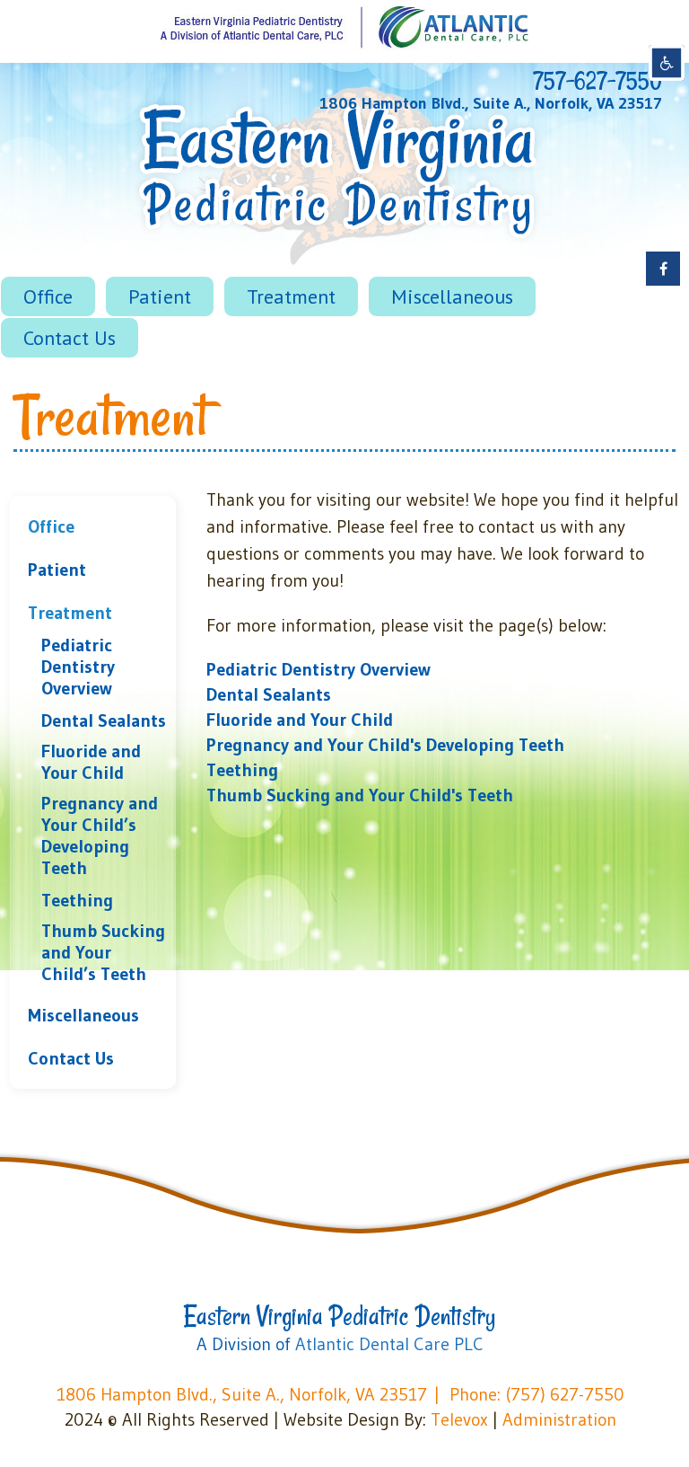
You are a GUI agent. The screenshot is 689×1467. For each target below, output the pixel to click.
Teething (77, 900)
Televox (459, 1419)
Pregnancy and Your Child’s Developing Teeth (99, 835)
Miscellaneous (83, 1015)
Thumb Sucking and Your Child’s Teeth (103, 952)
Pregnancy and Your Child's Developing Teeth (385, 745)
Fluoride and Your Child (91, 761)
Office (51, 526)
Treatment (70, 612)
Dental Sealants (103, 720)
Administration (559, 1419)
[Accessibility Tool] (667, 63)
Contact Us (71, 1058)
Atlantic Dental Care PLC (389, 1344)
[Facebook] (663, 269)
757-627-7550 (597, 81)
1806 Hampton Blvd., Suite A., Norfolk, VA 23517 (490, 103)
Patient (57, 569)
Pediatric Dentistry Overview (78, 666)
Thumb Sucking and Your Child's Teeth (359, 795)
